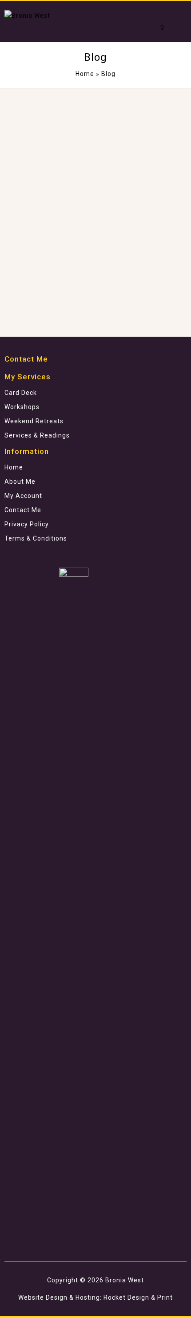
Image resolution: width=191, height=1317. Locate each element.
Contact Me (22, 509)
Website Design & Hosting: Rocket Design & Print (95, 1297)
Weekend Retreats (34, 421)
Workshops (22, 406)
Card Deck (20, 392)
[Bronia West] (27, 15)
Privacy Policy (26, 524)
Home (85, 73)
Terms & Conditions (35, 538)
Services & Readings (37, 435)
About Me (20, 481)
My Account (23, 495)
